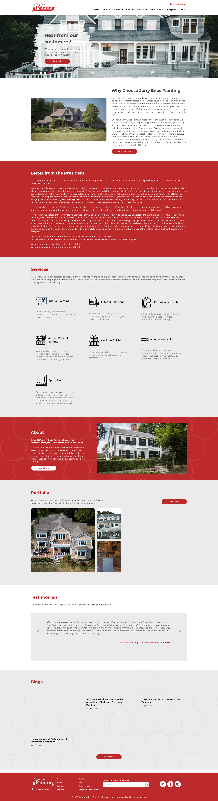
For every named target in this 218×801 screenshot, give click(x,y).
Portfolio (106, 9)
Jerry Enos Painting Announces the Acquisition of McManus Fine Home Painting (104, 702)
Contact (183, 9)
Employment (171, 9)
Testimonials (118, 9)
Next (180, 632)
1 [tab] (41, 73)
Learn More (44, 468)
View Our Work (124, 151)
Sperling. (142, 797)
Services (60, 786)
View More (174, 501)
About (160, 9)
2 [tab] (45, 73)
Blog (152, 9)
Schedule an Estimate (59, 61)
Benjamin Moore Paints (137, 9)
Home (59, 779)
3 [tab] (48, 73)
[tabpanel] (109, 46)
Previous (38, 632)
